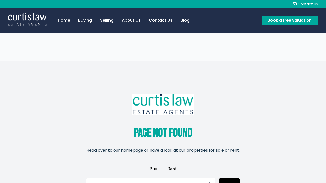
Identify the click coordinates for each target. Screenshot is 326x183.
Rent (172, 168)
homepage (132, 150)
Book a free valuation (290, 20)
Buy (153, 168)
